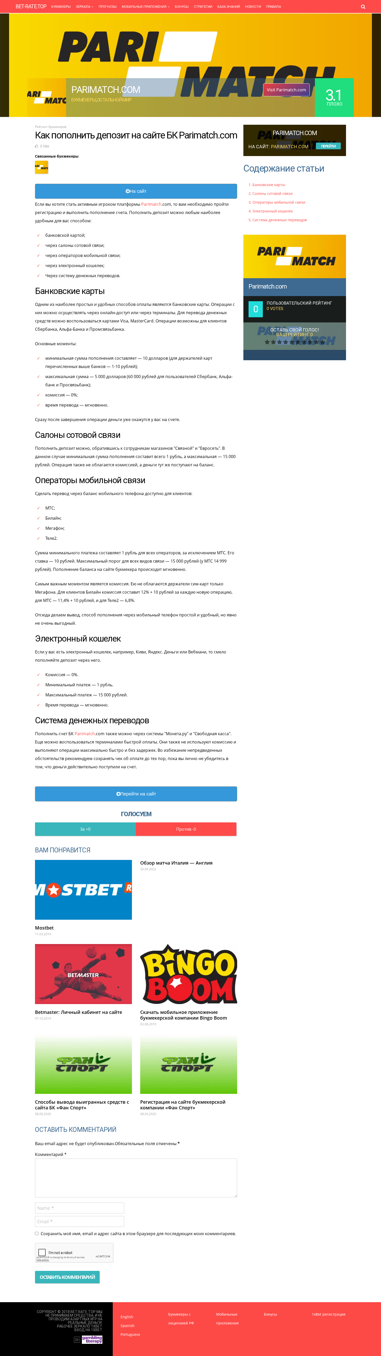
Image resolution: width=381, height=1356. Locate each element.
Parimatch (151, 204)
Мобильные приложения (144, 6)
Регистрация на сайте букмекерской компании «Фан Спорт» (182, 1105)
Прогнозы (108, 6)
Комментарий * (51, 1154)
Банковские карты (268, 184)
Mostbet (44, 928)
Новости (253, 6)
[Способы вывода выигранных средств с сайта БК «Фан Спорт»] (83, 1064)
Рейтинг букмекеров (50, 126)
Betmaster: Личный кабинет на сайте (78, 1012)
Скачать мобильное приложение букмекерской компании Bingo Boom (183, 1015)
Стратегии (203, 6)
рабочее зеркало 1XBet (79, 1326)
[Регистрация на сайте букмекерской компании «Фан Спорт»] (188, 1064)
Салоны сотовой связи (272, 193)
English (127, 1316)
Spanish (128, 1325)
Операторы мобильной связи (278, 202)
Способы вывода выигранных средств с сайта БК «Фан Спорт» (82, 1105)
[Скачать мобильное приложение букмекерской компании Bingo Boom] (188, 974)
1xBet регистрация (328, 1314)
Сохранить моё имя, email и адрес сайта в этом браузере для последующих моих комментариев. (138, 1233)
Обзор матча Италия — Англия (176, 863)
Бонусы (182, 6)
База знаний (228, 6)
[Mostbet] (83, 890)
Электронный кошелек (272, 211)
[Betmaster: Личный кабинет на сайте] (83, 974)
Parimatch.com (268, 286)
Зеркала (83, 6)
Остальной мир (114, 99)
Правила (273, 6)
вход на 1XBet (88, 1330)
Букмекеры (61, 6)
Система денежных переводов (279, 219)
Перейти (328, 146)
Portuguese (130, 1334)
